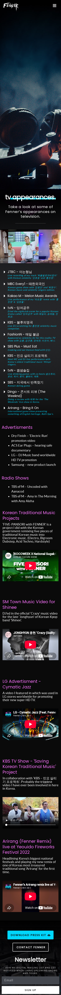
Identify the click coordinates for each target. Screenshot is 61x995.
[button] (4, 246)
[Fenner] (11, 7)
